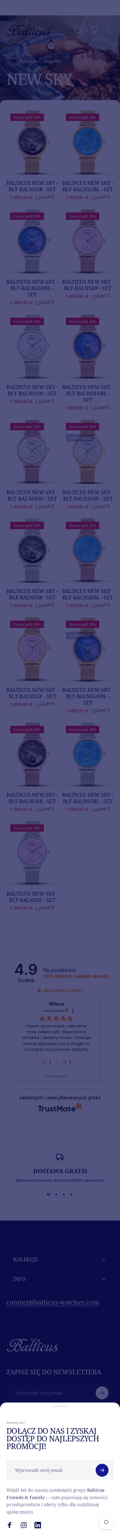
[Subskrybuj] (102, 1470)
